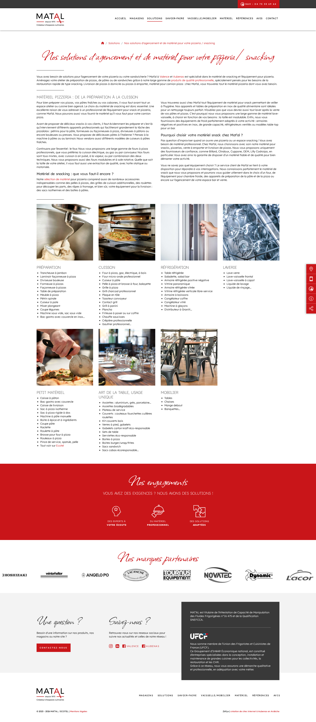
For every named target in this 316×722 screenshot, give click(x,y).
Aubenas (178, 76)
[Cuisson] (127, 232)
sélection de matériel (57, 179)
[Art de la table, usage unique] (127, 357)
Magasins (137, 18)
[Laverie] (251, 232)
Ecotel (60, 445)
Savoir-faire (174, 18)
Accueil (121, 18)
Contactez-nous (53, 647)
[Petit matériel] (65, 357)
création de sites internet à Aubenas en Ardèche (254, 711)
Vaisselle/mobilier (202, 18)
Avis (259, 18)
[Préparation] (65, 232)
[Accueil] (102, 43)
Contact (272, 18)
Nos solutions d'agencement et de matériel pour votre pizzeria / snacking (169, 43)
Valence (164, 76)
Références (244, 18)
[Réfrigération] (189, 232)
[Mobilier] (189, 357)
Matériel (226, 18)
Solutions (154, 18)
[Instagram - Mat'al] (111, 646)
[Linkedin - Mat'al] (117, 646)
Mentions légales (78, 711)
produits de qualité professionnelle (192, 80)
